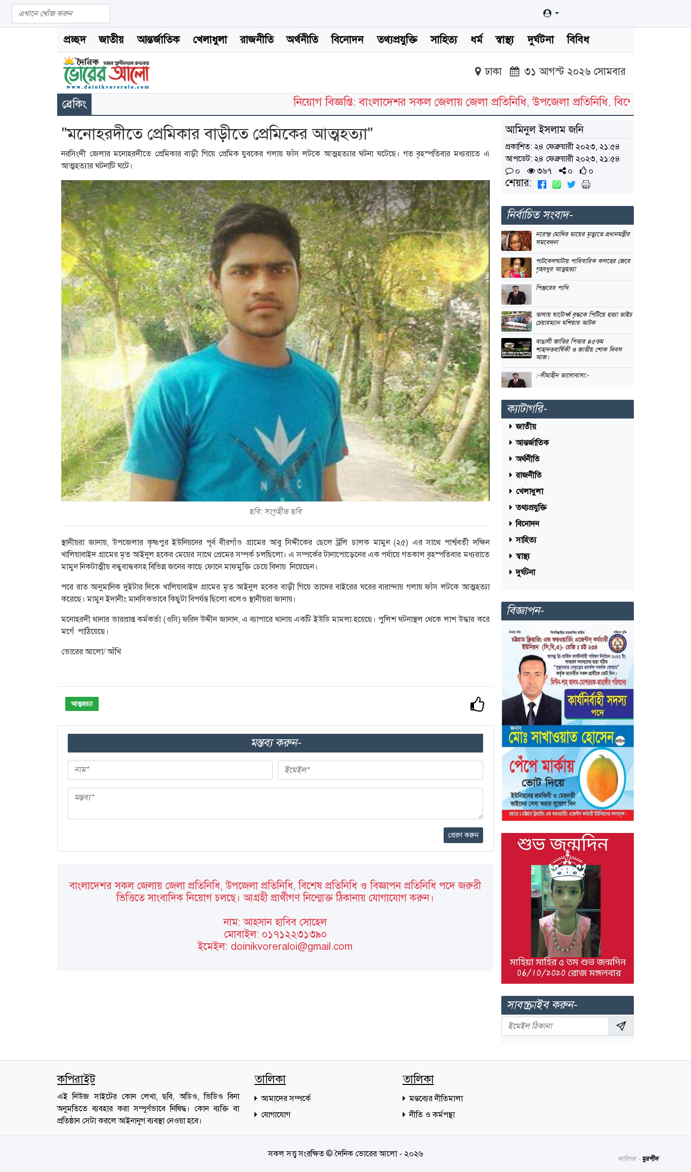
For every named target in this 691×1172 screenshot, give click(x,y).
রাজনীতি (257, 39)
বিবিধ (578, 39)
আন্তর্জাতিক (159, 39)
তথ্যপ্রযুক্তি (397, 39)
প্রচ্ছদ (75, 39)
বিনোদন (347, 39)
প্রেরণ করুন (463, 835)
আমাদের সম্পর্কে (285, 1099)
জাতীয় (111, 39)
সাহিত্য (443, 39)
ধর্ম (476, 39)
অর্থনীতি (302, 39)
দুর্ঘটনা (541, 39)
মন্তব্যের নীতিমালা (435, 1099)
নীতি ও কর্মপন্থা (431, 1115)
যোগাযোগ (274, 1115)
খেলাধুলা (210, 39)
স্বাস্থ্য (505, 39)
